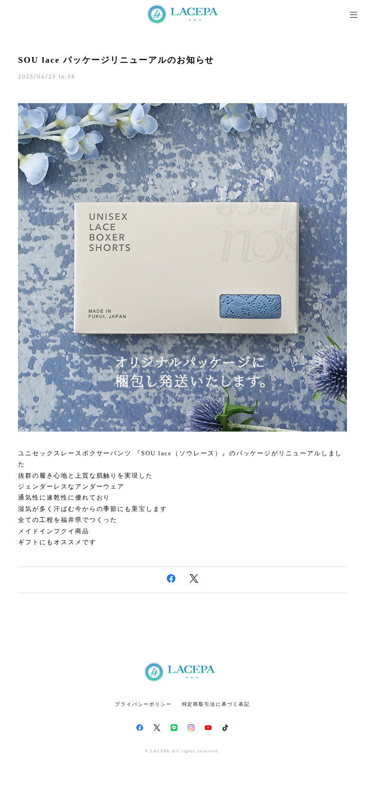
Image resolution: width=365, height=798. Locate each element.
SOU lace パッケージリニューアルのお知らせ (116, 60)
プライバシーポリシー (143, 704)
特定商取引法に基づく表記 (216, 704)
